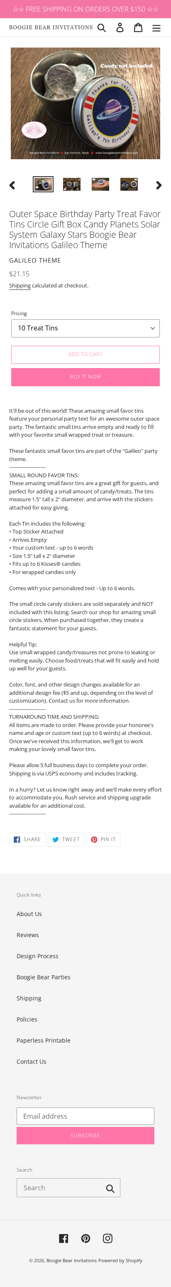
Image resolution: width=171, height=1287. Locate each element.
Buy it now (86, 376)
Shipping (20, 285)
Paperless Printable (44, 1040)
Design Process (38, 956)
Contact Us (31, 1061)
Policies (27, 1019)
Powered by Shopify (120, 1260)
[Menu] (156, 27)
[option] (43, 185)
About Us (29, 914)
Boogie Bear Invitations (71, 1260)
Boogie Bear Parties (44, 977)
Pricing (19, 313)
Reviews (28, 935)
